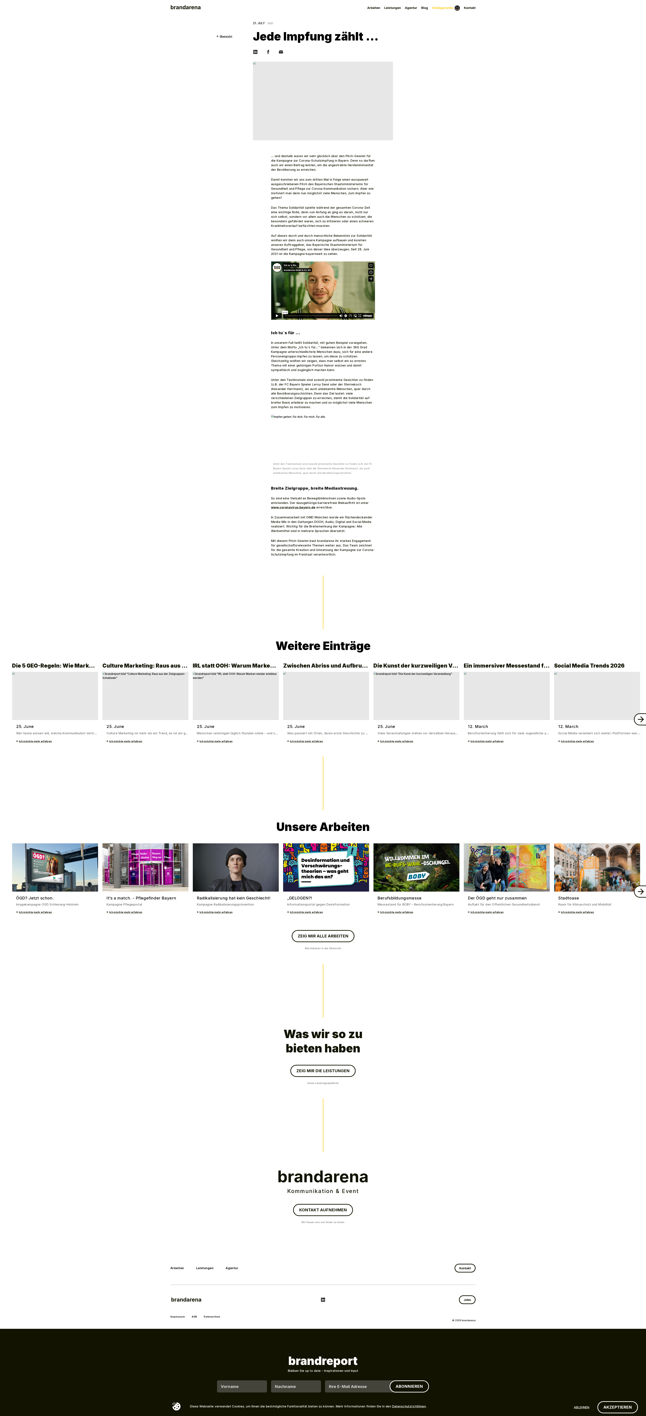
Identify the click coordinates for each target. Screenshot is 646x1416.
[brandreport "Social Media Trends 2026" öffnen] (597, 696)
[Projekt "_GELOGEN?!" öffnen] (326, 867)
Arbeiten (373, 8)
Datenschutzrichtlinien (409, 1406)
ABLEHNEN (581, 1407)
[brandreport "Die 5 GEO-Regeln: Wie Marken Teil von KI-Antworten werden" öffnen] (55, 696)
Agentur (411, 8)
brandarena (186, 1299)
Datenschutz (212, 1316)
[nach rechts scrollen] (640, 719)
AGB (194, 1316)
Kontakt (470, 8)
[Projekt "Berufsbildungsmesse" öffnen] (416, 867)
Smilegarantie (442, 8)
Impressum (177, 1316)
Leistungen (392, 8)
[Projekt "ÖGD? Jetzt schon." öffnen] (55, 867)
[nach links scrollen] (6, 719)
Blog (424, 8)
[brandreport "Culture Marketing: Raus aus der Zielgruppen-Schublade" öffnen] (145, 696)
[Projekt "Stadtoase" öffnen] (597, 867)
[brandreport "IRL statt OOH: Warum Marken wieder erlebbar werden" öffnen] (236, 696)
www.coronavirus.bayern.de (293, 507)
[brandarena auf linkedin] (323, 1300)
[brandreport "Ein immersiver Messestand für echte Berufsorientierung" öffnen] (507, 696)
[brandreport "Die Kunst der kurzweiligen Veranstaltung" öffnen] (416, 696)
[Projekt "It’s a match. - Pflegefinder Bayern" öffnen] (145, 867)
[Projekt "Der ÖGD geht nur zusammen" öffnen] (507, 867)
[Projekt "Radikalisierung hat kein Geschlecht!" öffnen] (236, 867)
